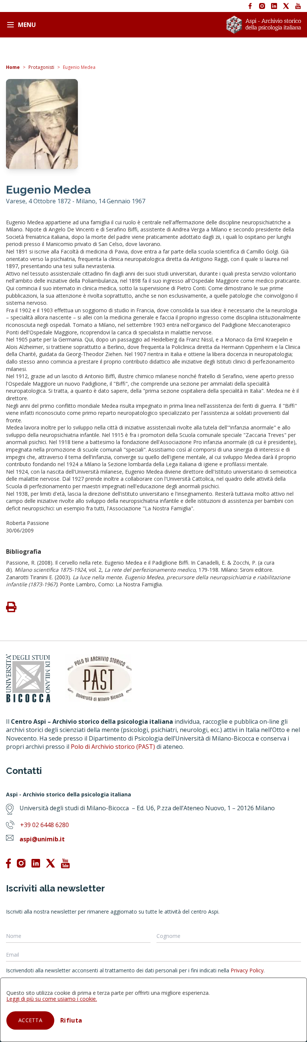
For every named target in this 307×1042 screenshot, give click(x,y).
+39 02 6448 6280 (44, 825)
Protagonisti (41, 67)
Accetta (30, 1020)
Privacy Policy (247, 970)
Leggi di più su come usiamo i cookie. (51, 998)
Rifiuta (71, 1020)
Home (13, 67)
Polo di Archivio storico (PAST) (113, 746)
